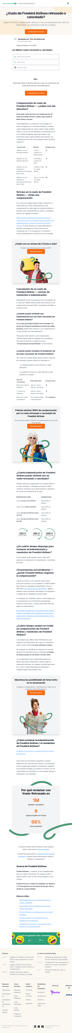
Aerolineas (41, 992)
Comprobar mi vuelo (36, 32)
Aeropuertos (42, 996)
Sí (32, 940)
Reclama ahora (36, 251)
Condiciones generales (52, 1025)
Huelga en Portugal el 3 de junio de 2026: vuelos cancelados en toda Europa (22, 959)
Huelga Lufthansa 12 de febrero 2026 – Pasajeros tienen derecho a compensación (22, 967)
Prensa (28, 1000)
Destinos (41, 1000)
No (43, 940)
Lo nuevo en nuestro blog (47, 953)
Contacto (29, 990)
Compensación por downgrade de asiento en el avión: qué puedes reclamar (57, 964)
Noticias (5, 953)
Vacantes (29, 1003)
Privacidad (48, 1027)
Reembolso (6, 990)
